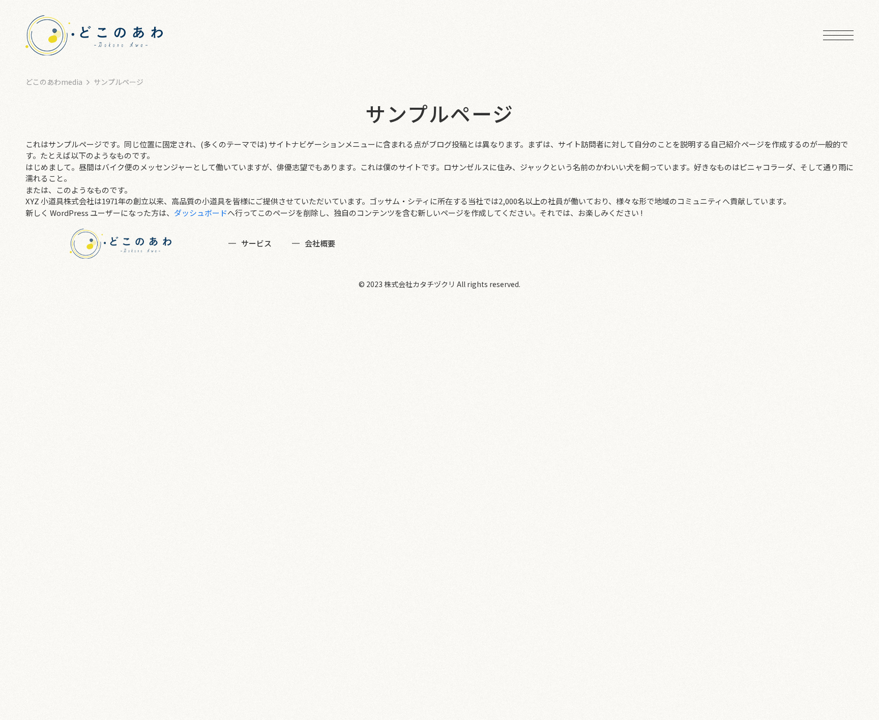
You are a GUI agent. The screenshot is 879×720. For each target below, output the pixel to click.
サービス (256, 243)
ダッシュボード (200, 212)
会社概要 (320, 243)
